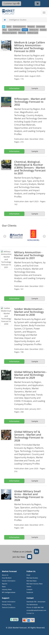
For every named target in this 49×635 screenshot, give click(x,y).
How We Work (6, 578)
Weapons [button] (31, 26)
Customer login (11, 3)
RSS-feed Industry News (35, 584)
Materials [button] (22, 33)
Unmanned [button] (40, 26)
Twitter (29, 587)
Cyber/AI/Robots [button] (14, 30)
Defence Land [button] (33, 33)
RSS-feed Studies (32, 578)
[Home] (5, 19)
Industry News (7, 589)
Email (28, 575)
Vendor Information (8, 581)
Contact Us (30, 613)
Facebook (30, 592)
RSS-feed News (32, 581)
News (4, 587)
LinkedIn (29, 589)
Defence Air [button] (34, 30)
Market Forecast (20, 627)
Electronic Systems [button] (9, 33)
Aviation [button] (43, 30)
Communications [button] (19, 26)
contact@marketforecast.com (36, 610)
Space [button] (9, 26)
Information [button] (14, 88)
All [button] (4, 26)
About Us (5, 575)
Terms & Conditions (8, 607)
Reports (4, 584)
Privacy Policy (6, 604)
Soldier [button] (24, 30)
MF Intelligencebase (8, 592)
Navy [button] (4, 30)
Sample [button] (34, 88)
